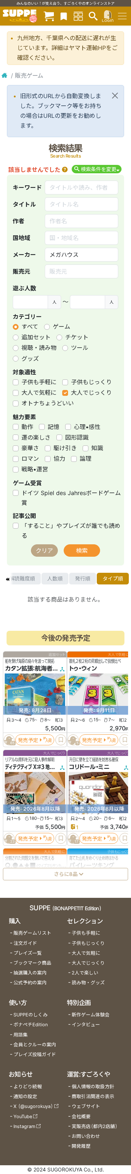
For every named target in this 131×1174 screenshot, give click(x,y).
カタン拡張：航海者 (28, 668)
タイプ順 (113, 578)
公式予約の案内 (30, 982)
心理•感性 (87, 426)
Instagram (24, 1126)
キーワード (27, 187)
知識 (97, 448)
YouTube (22, 1116)
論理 (85, 458)
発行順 (82, 578)
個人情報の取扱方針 (93, 1086)
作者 (18, 221)
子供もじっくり (91, 382)
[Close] (115, 95)
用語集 (20, 1035)
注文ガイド (25, 943)
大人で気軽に (38, 392)
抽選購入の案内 (30, 973)
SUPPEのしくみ (30, 1014)
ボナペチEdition (30, 1024)
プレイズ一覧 (27, 953)
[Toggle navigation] (122, 16)
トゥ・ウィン (83, 668)
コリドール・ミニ (89, 767)
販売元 (21, 271)
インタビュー (86, 1024)
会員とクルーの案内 (34, 1044)
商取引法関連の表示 (93, 1096)
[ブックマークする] (60, 739)
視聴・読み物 (38, 347)
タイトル (24, 204)
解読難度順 (22, 578)
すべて (29, 326)
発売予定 (28, 740)
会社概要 (81, 1116)
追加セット (36, 337)
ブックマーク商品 (32, 963)
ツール (79, 347)
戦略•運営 (34, 469)
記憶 (53, 426)
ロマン (30, 458)
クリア (44, 550)
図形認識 (76, 437)
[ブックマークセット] (64, 16)
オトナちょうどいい (47, 403)
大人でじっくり (91, 392)
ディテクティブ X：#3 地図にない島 (37, 767)
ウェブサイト (86, 1106)
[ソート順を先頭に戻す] (7, 578)
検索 (81, 550)
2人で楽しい (85, 973)
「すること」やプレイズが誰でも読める (70, 530)
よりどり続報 (27, 1086)
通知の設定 (25, 1096)
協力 (59, 458)
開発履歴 (81, 1146)
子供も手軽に (38, 382)
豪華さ (30, 448)
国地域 (21, 238)
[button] (65, 169)
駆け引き (65, 448)
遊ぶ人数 (24, 288)
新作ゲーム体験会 (91, 1014)
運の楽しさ (36, 437)
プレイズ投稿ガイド (34, 1054)
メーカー (24, 254)
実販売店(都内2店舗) (95, 1126)
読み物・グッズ (88, 982)
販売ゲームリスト (32, 933)
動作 (27, 426)
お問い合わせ (86, 1136)
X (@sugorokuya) (33, 1106)
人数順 (55, 578)
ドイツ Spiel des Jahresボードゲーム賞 (71, 497)
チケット (76, 337)
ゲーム (61, 326)
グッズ (30, 358)
